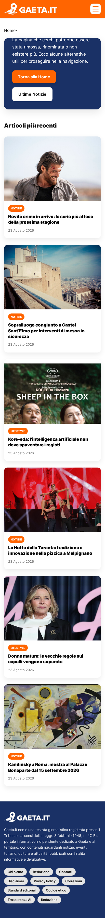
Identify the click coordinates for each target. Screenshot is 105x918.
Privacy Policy (45, 881)
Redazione (41, 872)
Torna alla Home (34, 76)
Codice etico (56, 890)
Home (10, 30)
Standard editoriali (22, 890)
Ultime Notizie (32, 94)
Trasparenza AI (19, 900)
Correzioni (73, 881)
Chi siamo (15, 872)
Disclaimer (16, 881)
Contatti (65, 872)
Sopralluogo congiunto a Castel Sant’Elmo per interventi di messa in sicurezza (46, 330)
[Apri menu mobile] (95, 9)
